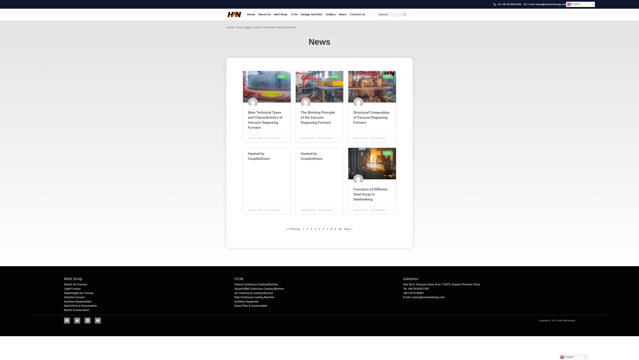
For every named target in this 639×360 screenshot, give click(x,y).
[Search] (404, 14)
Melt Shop (280, 14)
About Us (264, 14)
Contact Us (357, 14)
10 (340, 229)
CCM (294, 14)
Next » (348, 229)
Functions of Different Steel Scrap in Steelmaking (370, 194)
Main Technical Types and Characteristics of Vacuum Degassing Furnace (265, 120)
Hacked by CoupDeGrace (259, 156)
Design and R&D (311, 14)
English (576, 4)
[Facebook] (67, 321)
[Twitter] (77, 321)
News (342, 14)
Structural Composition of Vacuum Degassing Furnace (371, 117)
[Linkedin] (88, 321)
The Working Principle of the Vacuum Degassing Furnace (318, 117)
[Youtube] (98, 321)
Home (251, 14)
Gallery (331, 14)
